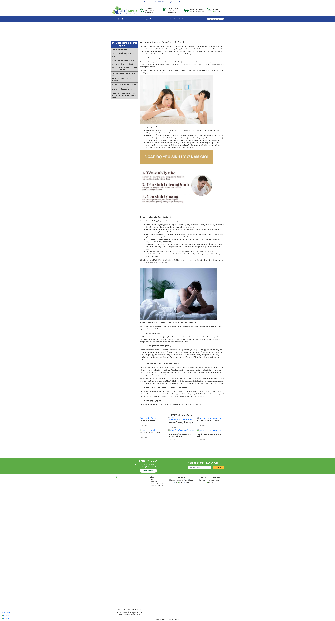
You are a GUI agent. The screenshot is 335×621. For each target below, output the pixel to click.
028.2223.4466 (172, 12)
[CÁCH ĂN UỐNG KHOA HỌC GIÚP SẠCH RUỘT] (210, 431)
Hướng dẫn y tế (169, 19)
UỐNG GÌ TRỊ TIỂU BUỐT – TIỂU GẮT (123, 64)
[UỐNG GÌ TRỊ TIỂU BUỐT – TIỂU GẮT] (151, 430)
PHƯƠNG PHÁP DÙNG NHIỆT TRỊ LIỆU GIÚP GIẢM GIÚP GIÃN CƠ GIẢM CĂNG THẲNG (123, 55)
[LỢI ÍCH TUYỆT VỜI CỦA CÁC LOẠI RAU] (209, 418)
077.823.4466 (149, 12)
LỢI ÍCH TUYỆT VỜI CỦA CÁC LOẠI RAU (123, 60)
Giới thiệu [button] (124, 19)
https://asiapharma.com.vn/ (132, 614)
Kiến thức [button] (157, 19)
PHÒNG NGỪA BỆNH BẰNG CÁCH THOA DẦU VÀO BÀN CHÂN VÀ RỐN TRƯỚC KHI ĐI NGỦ (124, 95)
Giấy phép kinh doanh (157, 483)
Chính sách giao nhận (157, 485)
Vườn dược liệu (146, 19)
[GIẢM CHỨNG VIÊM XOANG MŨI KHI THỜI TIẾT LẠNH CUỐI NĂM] (181, 431)
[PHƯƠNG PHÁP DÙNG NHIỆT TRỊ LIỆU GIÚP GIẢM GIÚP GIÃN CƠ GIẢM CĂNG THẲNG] (181, 419)
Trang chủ (115, 19)
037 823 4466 (149, 10)
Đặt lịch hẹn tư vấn (148, 471)
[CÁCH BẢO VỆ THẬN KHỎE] (148, 418)
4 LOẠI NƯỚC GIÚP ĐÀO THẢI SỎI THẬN (124, 84)
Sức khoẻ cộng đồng (157, 31)
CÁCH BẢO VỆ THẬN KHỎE (119, 49)
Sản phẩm (134, 19)
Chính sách (154, 482)
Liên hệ (180, 19)
